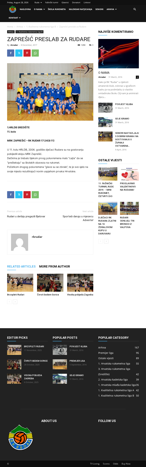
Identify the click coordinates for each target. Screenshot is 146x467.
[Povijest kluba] (105, 108)
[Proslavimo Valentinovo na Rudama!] (129, 173)
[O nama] (118, 53)
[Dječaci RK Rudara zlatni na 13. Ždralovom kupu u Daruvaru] (107, 208)
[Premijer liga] (60, 364)
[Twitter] (18, 53)
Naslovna (25, 9)
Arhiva (110, 9)
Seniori (99, 9)
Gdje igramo (122, 118)
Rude (37, 2)
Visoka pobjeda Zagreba (80, 294)
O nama (38, 9)
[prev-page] (9, 302)
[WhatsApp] (35, 53)
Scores (106, 463)
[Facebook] (10, 53)
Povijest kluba (124, 104)
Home (10, 26)
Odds (115, 463)
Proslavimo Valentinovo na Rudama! (128, 186)
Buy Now (126, 463)
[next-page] (15, 302)
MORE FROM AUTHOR (54, 266)
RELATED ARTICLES (21, 266)
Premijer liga (77, 361)
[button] (134, 9)
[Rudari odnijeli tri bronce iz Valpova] (129, 208)
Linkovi (87, 2)
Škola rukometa (57, 9)
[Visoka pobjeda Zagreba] (80, 283)
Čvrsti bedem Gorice (48, 294)
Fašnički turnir (51, 2)
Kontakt (13, 17)
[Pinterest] (27, 53)
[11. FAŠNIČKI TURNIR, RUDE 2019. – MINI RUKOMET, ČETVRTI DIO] (107, 173)
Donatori (76, 2)
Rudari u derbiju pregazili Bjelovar (26, 216)
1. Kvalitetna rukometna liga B (41, 26)
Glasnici (65, 2)
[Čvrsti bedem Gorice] (50, 283)
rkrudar (14, 45)
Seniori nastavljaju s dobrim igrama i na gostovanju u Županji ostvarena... (127, 139)
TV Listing (95, 463)
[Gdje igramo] (105, 122)
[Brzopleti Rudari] (20, 283)
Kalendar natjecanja (80, 9)
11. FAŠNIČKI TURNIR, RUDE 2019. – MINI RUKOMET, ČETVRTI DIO (106, 190)
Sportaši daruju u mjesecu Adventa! (78, 218)
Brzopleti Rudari (15, 294)
